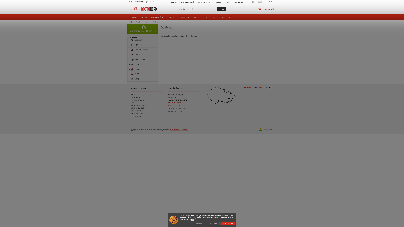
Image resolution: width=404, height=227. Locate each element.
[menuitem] (132, 17)
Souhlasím (229, 223)
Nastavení (198, 223)
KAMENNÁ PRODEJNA (175, 95)
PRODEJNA (218, 2)
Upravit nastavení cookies (179, 130)
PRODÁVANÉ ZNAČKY (138, 113)
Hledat (222, 9)
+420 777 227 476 (174, 105)
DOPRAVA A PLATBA (137, 100)
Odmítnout (213, 223)
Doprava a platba (204, 2)
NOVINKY (138, 45)
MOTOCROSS (140, 59)
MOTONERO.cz (173, 97)
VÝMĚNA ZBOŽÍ (136, 111)
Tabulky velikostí (187, 2)
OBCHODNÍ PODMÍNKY (139, 105)
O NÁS (227, 2)
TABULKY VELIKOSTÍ (137, 108)
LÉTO (137, 79)
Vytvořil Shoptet (268, 130)
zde (192, 220)
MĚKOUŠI (138, 40)
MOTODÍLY (139, 55)
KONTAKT (174, 2)
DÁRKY (137, 69)
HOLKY (137, 64)
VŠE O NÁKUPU (238, 2)
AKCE (137, 74)
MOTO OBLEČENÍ (141, 50)
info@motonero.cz (174, 103)
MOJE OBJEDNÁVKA (137, 116)
